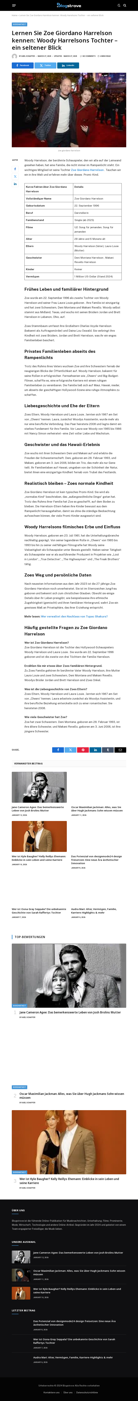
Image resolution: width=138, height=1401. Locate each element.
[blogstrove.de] (69, 5)
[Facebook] (15, 169)
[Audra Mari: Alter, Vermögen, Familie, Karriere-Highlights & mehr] (98, 889)
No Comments (89, 56)
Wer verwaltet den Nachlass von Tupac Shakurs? (74, 616)
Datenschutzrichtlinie (87, 1392)
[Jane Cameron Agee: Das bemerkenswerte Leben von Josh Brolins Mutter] (39, 787)
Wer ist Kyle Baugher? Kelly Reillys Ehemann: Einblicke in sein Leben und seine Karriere (39, 858)
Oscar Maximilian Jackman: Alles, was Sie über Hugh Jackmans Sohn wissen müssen (97, 808)
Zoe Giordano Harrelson (87, 170)
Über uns (68, 1392)
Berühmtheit (19, 24)
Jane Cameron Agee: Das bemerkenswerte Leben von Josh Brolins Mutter (38, 808)
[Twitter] (15, 176)
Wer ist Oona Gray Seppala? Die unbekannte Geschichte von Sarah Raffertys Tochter (39, 910)
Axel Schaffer (28, 56)
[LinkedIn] (15, 184)
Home (14, 15)
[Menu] (14, 5)
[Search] (124, 5)
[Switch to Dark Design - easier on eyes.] (119, 5)
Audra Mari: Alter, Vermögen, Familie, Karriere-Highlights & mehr (94, 910)
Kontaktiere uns (52, 1392)
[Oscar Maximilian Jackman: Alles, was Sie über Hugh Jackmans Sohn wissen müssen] (98, 787)
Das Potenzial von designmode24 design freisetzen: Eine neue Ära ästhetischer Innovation (96, 860)
